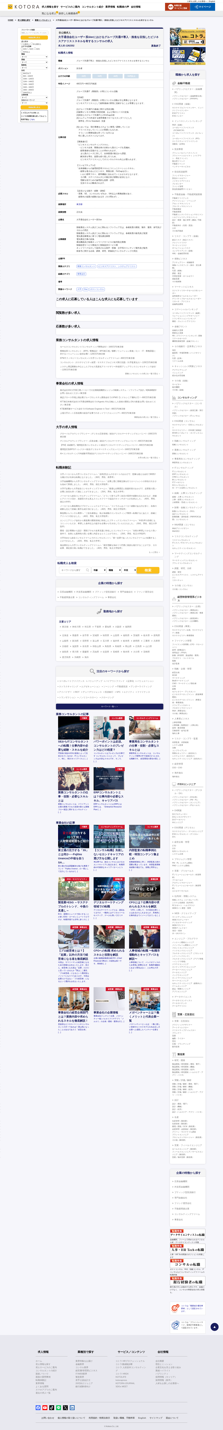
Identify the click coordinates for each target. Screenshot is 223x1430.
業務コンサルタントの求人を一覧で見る (141, 374)
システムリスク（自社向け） (184, 756)
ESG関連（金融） (183, 104)
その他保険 (176, 282)
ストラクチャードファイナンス (185, 141)
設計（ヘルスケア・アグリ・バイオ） (187, 1112)
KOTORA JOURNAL (125, 1383)
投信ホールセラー (179, 178)
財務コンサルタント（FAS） (184, 511)
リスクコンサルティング (186, 536)
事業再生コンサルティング (187, 459)
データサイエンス (182, 997)
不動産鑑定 (176, 209)
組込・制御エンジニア (181, 989)
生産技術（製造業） (180, 1124)
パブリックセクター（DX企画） (185, 797)
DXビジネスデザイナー (181, 817)
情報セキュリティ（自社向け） (185, 753)
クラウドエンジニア (180, 964)
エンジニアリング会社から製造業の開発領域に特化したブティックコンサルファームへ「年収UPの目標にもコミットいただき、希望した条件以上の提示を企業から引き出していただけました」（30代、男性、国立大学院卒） (108, 523)
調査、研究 (176, 572)
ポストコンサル (97, 289)
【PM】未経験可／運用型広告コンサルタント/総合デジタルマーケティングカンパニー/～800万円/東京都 (106, 445)
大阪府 (118, 626)
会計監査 (175, 664)
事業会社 (81, 274)
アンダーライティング (141, 686)
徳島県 (65, 652)
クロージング (107, 697)
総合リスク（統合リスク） (183, 240)
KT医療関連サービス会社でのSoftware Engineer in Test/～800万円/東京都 (92, 409)
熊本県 (126, 652)
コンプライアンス (179, 750)
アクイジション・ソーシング (184, 201)
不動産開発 (176, 212)
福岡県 (128, 626)
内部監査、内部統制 (180, 742)
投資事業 (178, 149)
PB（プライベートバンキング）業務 (187, 336)
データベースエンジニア (182, 970)
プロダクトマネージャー (182, 708)
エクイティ (129, 692)
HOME (10, 20)
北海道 (65, 635)
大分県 (136, 652)
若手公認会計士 (83, 1380)
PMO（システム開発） (181, 866)
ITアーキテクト (178, 482)
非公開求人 (37, 44)
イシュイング (177, 373)
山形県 (116, 635)
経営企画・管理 (181, 842)
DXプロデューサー (180, 814)
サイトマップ (156, 1418)
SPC (118, 692)
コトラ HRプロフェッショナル (130, 1361)
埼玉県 (87, 626)
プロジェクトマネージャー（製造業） (187, 1137)
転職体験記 (41, 1380)
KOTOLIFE (121, 1377)
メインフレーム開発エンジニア (185, 945)
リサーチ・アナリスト (181, 301)
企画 (174, 686)
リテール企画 (177, 361)
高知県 (96, 652)
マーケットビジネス (184, 287)
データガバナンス (179, 1003)
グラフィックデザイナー (182, 1025)
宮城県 (96, 635)
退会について (172, 1418)
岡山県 (128, 646)
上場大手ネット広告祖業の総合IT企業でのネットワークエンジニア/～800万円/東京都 (97, 413)
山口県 (148, 646)
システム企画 (177, 854)
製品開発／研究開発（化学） (184, 1069)
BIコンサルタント (179, 480)
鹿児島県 (66, 657)
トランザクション (67, 697)
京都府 (65, 646)
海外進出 (178, 773)
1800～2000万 (28, 90)
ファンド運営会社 (145, 592)
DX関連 (178, 810)
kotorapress (121, 1380)
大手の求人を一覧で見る (148, 458)
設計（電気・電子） (180, 1104)
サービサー (176, 384)
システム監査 (177, 745)
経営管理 (178, 764)
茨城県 (136, 635)
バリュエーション (145, 681)
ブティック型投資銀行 (105, 592)
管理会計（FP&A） (180, 653)
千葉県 (98, 626)
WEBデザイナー (178, 925)
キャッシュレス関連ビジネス (188, 366)
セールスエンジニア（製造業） (185, 1149)
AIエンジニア (177, 822)
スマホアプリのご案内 (46, 1389)
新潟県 (75, 641)
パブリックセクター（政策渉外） (185, 618)
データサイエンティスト (182, 1000)
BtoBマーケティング (180, 681)
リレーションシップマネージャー (185, 316)
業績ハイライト (162, 1370)
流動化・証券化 (178, 144)
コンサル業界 (82, 1367)
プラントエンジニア (180, 1135)
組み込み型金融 (178, 375)
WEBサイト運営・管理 (181, 908)
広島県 (138, 646)
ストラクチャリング (68, 686)
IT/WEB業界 (81, 1374)
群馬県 (157, 635)
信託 (174, 350)
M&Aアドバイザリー (180, 528)
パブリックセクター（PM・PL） (185, 800)
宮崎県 (146, 652)
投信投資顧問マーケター (182, 189)
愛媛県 (85, 652)
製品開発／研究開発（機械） (184, 1067)
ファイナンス (143, 692)
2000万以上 (27, 92)
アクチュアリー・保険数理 (183, 262)
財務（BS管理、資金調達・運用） (186, 655)
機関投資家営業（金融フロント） (185, 341)
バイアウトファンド (115, 681)
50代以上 (26, 52)
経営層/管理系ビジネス (86, 1370)
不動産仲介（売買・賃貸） (183, 225)
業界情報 (40, 1383)
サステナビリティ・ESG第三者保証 (186, 430)
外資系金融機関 (83, 592)
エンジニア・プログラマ (186, 938)
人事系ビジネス (181, 718)
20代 (25, 49)
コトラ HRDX (122, 1374)
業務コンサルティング (185, 450)
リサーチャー (177, 580)
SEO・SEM (177, 931)
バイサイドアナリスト (181, 181)
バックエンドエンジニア (182, 951)
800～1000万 (28, 76)
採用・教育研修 (178, 728)
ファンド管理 (177, 186)
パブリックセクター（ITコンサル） (186, 416)
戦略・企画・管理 (182, 669)
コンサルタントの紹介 (46, 1370)
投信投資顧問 (180, 172)
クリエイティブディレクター (184, 1030)
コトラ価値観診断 (124, 1364)
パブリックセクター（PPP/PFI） (185, 99)
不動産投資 (122, 686)
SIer (86, 289)
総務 (174, 689)
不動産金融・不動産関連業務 (188, 194)
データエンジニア (179, 972)
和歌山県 (97, 646)
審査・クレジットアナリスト (184, 321)
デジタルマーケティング (182, 922)
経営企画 (175, 672)
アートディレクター (180, 1027)
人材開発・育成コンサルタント (185, 502)
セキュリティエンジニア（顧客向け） (187, 983)
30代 (31, 49)
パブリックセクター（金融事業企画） (187, 96)
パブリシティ (161, 1374)
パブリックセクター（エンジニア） (186, 802)
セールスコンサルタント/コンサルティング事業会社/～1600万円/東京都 (91, 347)
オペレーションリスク (181, 248)
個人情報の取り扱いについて (71, 1418)
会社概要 (159, 1361)
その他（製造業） (179, 1140)
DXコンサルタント (180, 485)
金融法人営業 (177, 330)
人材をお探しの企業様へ (197, 1)
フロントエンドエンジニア (183, 948)
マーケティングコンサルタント (185, 560)
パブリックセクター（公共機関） (185, 621)
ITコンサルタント (179, 471)
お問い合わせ (47, 1418)
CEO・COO (177, 768)
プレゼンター (177, 184)
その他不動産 (177, 231)
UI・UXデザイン (179, 933)
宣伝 (174, 1041)
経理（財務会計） (179, 650)
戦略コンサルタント (180, 445)
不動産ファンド (178, 164)
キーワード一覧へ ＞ (109, 706)
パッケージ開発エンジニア (183, 942)
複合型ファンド (178, 161)
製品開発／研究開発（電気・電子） (186, 1064)
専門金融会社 (126, 592)
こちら (32, 119)
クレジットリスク (179, 243)
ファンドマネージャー (181, 175)
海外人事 (175, 733)
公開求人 (26, 44)
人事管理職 (176, 722)
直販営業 (175, 279)
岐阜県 (126, 641)
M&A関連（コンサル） (185, 524)
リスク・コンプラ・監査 (186, 738)
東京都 (79, 204)
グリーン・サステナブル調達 (184, 1132)
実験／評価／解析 (182, 1080)
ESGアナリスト (178, 113)
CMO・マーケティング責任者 (184, 683)
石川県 (106, 641)
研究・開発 (179, 1060)
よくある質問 (42, 1386)
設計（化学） (177, 1109)
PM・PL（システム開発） (183, 863)
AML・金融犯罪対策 (180, 253)
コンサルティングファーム (91, 597)
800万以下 (27, 73)
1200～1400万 (28, 81)
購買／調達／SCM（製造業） (184, 1126)
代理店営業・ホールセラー (183, 276)
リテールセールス (179, 338)
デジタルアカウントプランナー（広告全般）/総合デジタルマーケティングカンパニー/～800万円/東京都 (106, 441)
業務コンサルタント (43, 20)
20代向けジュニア (84, 1383)
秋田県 (106, 635)
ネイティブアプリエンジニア (184, 967)
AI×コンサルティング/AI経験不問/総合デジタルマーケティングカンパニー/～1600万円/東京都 (101, 453)
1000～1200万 (28, 79)
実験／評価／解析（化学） (183, 1089)
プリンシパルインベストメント (185, 153)
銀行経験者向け (83, 1386)
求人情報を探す (24, 20)
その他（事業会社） (180, 713)
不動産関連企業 (67, 597)
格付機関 (175, 387)
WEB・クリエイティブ (185, 913)
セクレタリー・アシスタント (184, 692)
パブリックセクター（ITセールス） (186, 805)
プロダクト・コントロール (183, 658)
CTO (174, 846)
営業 (174, 1036)
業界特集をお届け (84, 1361)
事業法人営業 (177, 333)
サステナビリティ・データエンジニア (187, 831)
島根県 (118, 646)
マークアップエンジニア (182, 917)
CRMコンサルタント (180, 477)
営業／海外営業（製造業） (183, 1157)
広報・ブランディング (181, 1044)
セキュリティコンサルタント (184, 548)
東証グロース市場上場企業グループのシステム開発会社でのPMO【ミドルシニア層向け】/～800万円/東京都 (108, 397)
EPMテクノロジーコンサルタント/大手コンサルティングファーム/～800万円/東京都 (97, 358)
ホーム (39, 1361)
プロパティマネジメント (182, 206)
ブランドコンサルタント (182, 563)
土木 (174, 228)
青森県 (75, 635)
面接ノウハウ (42, 1374)
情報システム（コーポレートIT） (185, 900)
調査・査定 (176, 273)
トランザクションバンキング (184, 319)
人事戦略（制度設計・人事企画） (185, 725)
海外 (86, 657)
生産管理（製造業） (180, 1121)
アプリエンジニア (179, 992)
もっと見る (153, 552)
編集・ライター (178, 1038)
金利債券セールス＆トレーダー (185, 296)
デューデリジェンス (92, 692)
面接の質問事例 (43, 1377)
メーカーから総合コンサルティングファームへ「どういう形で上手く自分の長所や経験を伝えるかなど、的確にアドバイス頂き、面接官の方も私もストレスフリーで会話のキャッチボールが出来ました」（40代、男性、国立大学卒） (108, 499)
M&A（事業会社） (179, 711)
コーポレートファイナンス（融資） (186, 313)
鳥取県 (108, 646)
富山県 (96, 641)
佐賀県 (106, 652)
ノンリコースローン (88, 697)
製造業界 (80, 1377)
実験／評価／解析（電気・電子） (185, 1084)
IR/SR (174, 675)
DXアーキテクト (179, 820)
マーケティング (178, 678)
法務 (174, 748)
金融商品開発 (177, 304)
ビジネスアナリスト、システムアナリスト (117, 266)
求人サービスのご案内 (46, 1367)
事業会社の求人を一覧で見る (146, 417)
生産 (176, 1117)
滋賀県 (75, 646)
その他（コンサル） (184, 585)
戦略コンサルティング (185, 441)
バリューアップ (95, 681)
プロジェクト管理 (182, 859)
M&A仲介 (176, 531)
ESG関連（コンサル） (185, 421)
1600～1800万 (28, 87)
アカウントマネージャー (182, 883)
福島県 (126, 635)
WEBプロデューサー (180, 920)
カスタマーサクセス (180, 891)
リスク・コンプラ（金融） (187, 236)
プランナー (176, 1033)
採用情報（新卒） (163, 1380)
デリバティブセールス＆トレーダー (186, 299)
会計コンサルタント (180, 514)
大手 (79, 289)
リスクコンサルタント (181, 540)
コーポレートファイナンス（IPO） (186, 138)
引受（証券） (177, 358)
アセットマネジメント (181, 204)
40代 (38, 49)
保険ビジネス (180, 258)
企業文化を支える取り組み (168, 1367)
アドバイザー (65, 692)
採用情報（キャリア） (166, 1377)
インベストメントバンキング (188, 121)
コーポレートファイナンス (71, 681)
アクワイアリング (179, 370)
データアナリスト (179, 1006)
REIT (77, 692)
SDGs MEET (122, 1386)
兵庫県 (157, 641)
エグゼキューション (90, 686)
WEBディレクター (179, 928)
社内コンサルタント (180, 851)
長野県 (85, 641)
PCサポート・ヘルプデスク (183, 905)
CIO (173, 848)
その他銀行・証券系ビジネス (188, 346)
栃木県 (146, 635)
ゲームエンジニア (179, 986)
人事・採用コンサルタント (183, 500)
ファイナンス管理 (182, 640)
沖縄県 (77, 657)
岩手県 (85, 635)
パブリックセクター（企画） (188, 606)
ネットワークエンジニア (182, 978)
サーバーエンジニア (180, 981)
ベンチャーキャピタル (181, 167)
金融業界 (80, 1364)
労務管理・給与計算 (180, 731)
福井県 (116, 641)
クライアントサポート (181, 705)
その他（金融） (181, 380)
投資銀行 (109, 692)
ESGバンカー (177, 116)
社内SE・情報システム (185, 896)
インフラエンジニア (180, 975)
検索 (148, 570)
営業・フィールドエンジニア (188, 1145)
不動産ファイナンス (180, 198)
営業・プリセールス (184, 871)
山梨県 (65, 641)
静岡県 (136, 641)
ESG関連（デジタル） (185, 827)
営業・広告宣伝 (181, 1021)
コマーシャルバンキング (186, 309)
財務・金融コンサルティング (188, 507)
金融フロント (180, 326)
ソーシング (108, 686)
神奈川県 (76, 626)
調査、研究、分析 (182, 568)
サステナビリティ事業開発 (183, 635)
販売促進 (175, 1047)
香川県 (75, 652)
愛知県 (108, 626)
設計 (176, 1100)
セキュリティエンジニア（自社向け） (187, 759)
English (212, 1)
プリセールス (177, 880)
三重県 (146, 641)
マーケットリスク (179, 245)
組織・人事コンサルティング (188, 493)
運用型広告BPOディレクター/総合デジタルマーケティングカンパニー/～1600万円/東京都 (99, 449)
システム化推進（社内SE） (183, 903)
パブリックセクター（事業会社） (185, 610)
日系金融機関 (66, 592)
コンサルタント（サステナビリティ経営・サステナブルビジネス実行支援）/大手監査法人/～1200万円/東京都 (108, 362)
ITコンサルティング (183, 468)
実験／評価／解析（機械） (183, 1087)
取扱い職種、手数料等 (124, 1418)
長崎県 (116, 652)
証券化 (131, 681)
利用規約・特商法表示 (99, 1418)
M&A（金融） (177, 125)
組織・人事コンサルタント (183, 497)
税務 (174, 661)
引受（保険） (177, 271)
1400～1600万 (28, 84)
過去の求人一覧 (43, 1393)
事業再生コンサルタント (182, 462)
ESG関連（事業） (183, 626)
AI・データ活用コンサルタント (185, 488)
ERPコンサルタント (180, 474)
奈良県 (85, 646)
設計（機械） (177, 1106)
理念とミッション (163, 1364)
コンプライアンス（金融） (183, 251)
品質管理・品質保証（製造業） (185, 1129)
